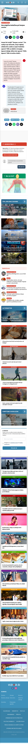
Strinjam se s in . (13, 443)
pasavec (7, 119)
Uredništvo (15, 711)
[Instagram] (22, 2)
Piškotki (18, 714)
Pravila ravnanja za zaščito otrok (14, 725)
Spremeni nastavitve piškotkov (14, 718)
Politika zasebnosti (9, 721)
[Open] (2, 2)
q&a (22, 119)
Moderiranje (10, 714)
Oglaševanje (6, 711)
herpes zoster (15, 119)
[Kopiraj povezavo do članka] (21, 37)
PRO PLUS (22, 711)
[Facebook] (25, 2)
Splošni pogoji (20, 721)
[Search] (18, 2)
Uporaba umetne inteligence (14, 728)
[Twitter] (10, 37)
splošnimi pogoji (14, 442)
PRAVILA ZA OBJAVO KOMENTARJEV (10, 155)
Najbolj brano (6, 268)
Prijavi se (21, 167)
